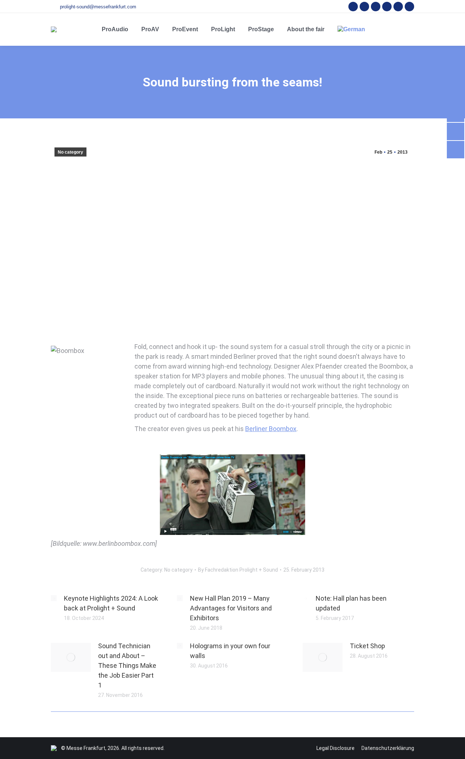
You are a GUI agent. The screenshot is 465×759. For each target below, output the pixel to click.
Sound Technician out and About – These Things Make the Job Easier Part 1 (127, 665)
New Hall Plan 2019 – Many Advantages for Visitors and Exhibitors (231, 608)
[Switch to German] (351, 29)
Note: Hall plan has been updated (351, 603)
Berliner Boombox (270, 429)
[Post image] (54, 598)
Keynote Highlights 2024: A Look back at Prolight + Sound (111, 603)
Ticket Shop (367, 646)
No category (70, 152)
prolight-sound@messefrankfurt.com (98, 6)
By (238, 570)
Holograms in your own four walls (230, 650)
